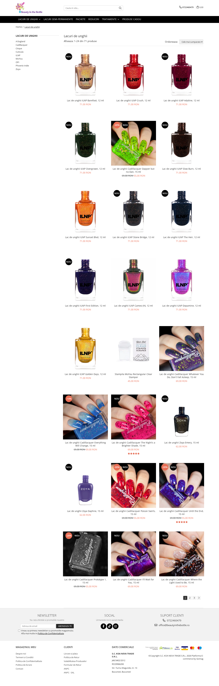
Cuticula (19, 51)
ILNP (18, 55)
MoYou (19, 58)
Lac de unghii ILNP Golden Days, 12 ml (85, 374)
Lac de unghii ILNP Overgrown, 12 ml (85, 168)
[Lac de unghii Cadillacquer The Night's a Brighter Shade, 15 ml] (133, 417)
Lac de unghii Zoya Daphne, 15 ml (85, 511)
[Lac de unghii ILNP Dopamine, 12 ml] (181, 280)
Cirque (19, 48)
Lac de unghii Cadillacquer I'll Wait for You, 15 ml (133, 581)
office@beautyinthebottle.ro (174, 625)
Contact (19, 668)
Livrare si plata (71, 653)
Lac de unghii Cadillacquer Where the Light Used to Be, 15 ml (181, 581)
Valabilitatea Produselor (75, 661)
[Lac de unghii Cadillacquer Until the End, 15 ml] (181, 485)
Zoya (18, 69)
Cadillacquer (21, 44)
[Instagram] (115, 626)
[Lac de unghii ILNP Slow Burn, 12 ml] (181, 143)
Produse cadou (131, 19)
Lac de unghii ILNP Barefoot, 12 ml (85, 100)
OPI (17, 62)
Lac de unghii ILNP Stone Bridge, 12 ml (133, 237)
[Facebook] (103, 626)
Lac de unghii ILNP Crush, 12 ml (133, 100)
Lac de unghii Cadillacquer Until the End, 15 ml (182, 512)
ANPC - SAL (69, 672)
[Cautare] (120, 8)
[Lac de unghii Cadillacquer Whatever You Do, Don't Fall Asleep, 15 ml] (181, 348)
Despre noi (21, 653)
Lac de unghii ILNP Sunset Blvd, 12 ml (85, 237)
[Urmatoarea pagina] (199, 598)
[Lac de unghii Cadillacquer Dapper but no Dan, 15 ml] (133, 143)
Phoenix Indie (22, 65)
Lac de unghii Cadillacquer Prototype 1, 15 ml (85, 581)
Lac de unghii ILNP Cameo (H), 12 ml (133, 305)
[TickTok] (109, 626)
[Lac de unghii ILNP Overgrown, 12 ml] (85, 143)
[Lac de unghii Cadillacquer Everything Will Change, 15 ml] (85, 417)
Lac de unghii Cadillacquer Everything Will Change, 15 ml (85, 444)
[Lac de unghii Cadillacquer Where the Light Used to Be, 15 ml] (181, 553)
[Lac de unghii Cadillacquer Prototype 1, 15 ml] (85, 553)
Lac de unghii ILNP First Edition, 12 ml (85, 305)
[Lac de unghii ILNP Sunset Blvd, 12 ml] (85, 211)
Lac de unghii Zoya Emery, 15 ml (181, 442)
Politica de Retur (71, 657)
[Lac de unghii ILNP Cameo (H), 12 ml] (133, 280)
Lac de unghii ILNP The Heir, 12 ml (181, 237)
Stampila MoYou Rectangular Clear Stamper (133, 376)
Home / (20, 26)
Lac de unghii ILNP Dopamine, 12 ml (181, 305)
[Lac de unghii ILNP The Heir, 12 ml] (181, 211)
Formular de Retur (72, 664)
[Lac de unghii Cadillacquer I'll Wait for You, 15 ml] (133, 553)
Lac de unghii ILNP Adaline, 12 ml (182, 100)
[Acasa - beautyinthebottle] (32, 8)
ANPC (66, 668)
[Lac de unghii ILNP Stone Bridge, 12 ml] (133, 211)
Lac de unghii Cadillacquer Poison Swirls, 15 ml (133, 512)
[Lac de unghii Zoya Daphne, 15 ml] (85, 485)
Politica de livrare (24, 664)
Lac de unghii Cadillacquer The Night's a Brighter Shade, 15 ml (133, 444)
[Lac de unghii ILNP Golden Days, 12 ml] (85, 348)
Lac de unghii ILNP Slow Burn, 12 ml (181, 168)
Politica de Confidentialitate (51, 633)
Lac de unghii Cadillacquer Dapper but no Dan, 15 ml (133, 170)
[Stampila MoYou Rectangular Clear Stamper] (133, 348)
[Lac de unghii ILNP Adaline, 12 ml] (181, 74)
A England (20, 41)
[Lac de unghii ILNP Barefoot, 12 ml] (85, 74)
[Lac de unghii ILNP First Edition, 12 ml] (85, 280)
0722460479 (173, 620)
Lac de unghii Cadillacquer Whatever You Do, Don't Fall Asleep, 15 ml (182, 376)
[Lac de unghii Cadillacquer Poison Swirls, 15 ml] (133, 485)
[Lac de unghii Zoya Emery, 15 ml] (181, 417)
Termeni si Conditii (24, 657)
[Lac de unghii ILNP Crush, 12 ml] (133, 74)
